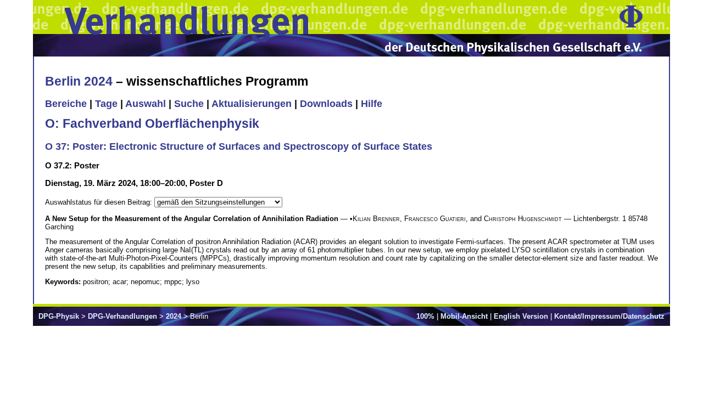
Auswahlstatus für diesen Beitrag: (99, 202)
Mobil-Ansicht (464, 316)
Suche (189, 103)
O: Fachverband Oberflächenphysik (152, 123)
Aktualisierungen (251, 103)
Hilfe (371, 103)
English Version (521, 316)
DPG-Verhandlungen (122, 316)
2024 (173, 316)
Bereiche (66, 103)
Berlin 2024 (79, 81)
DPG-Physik (58, 316)
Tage (106, 103)
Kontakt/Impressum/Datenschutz (609, 316)
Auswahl (145, 103)
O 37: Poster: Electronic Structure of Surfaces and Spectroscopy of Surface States (238, 146)
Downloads (326, 103)
